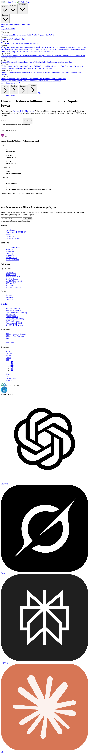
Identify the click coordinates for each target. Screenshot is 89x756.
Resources (22, 4)
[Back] (2, 2)
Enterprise (9, 299)
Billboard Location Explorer (16, 334)
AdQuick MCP (11, 258)
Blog (3, 26)
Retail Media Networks (14, 325)
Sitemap (8, 380)
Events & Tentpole (12, 279)
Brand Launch (11, 275)
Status (8, 374)
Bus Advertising (11, 315)
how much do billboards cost (24, 111)
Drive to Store (11, 273)
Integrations (10, 256)
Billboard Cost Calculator (15, 336)
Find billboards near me (10, 83)
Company (5, 15)
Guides (4, 304)
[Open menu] (2, 31)
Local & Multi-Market (14, 281)
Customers (9, 353)
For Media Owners (12, 238)
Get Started (10, 29)
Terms (8, 376)
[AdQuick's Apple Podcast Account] (12, 370)
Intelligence (10, 251)
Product (4, 6)
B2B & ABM (11, 283)
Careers (8, 358)
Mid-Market (10, 297)
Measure (9, 234)
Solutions (13, 5)
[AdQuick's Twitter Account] (12, 362)
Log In (3, 29)
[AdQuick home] (16, 2)
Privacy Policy (11, 378)
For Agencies (10, 236)
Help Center (10, 342)
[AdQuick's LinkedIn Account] (12, 364)
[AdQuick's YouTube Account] (12, 366)
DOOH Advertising (13, 321)
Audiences (9, 249)
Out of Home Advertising (15, 319)
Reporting (9, 253)
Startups (8, 295)
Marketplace (10, 230)
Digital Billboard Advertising (16, 313)
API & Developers (12, 260)
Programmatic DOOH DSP (16, 232)
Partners (8, 356)
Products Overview (13, 247)
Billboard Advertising (13, 310)
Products (5, 86)
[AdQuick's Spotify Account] (12, 368)
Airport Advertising (13, 308)
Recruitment (10, 285)
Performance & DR (13, 277)
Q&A (8, 340)
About (8, 351)
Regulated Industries (13, 287)
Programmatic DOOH (14, 323)
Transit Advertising (12, 317)
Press (7, 360)
